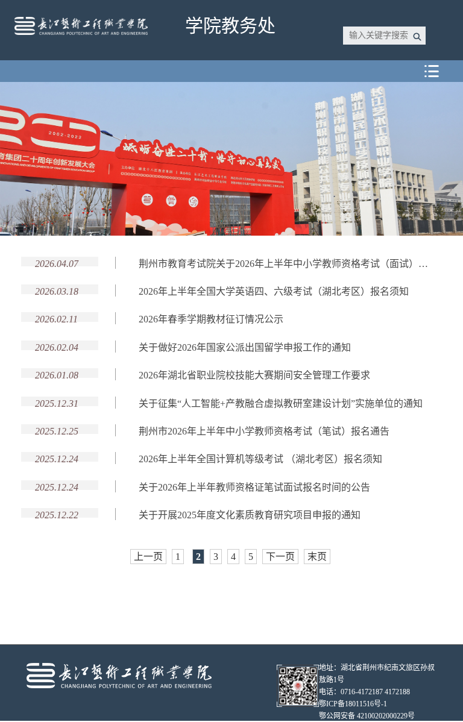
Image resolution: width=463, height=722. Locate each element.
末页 (317, 556)
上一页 (148, 556)
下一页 (280, 556)
